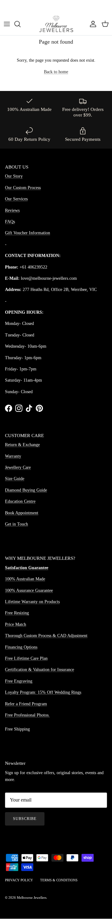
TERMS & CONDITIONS (58, 880)
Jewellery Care (18, 467)
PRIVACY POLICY (19, 880)
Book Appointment (21, 513)
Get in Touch (16, 524)
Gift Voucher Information (27, 233)
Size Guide (14, 478)
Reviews (12, 210)
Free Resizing (17, 613)
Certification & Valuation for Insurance (39, 669)
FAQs (10, 221)
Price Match (15, 624)
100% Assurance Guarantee (29, 590)
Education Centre (20, 501)
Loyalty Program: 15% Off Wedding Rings (43, 692)
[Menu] (7, 24)
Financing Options (21, 647)
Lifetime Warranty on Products (32, 601)
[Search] (20, 24)
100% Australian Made (25, 579)
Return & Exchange (22, 444)
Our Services (16, 199)
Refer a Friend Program (26, 704)
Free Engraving (18, 681)
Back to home (56, 71)
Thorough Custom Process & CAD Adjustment (46, 635)
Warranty (13, 456)
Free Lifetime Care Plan (26, 658)
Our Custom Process (23, 187)
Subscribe (24, 819)
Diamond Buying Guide (26, 490)
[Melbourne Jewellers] (56, 24)
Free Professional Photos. (27, 715)
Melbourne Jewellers (31, 897)
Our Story (14, 176)
